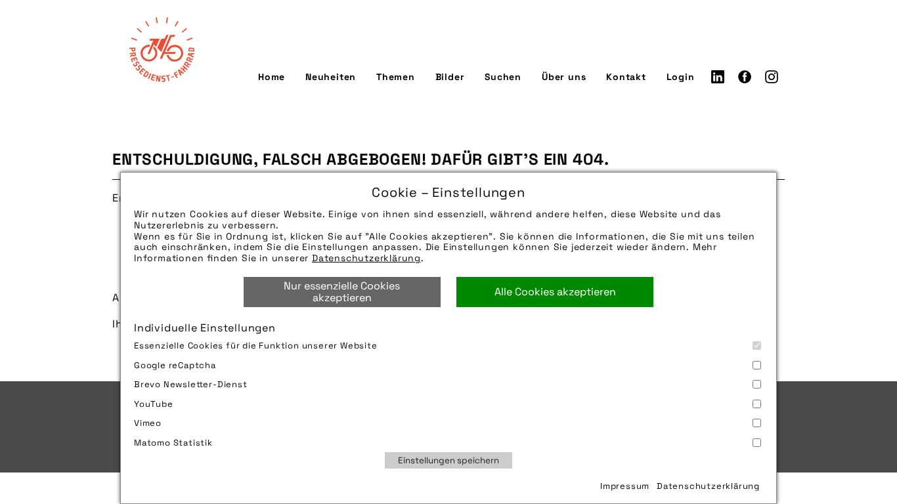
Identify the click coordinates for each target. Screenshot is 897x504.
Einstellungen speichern (448, 460)
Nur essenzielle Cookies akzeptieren (342, 291)
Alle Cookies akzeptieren (555, 292)
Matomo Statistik (173, 442)
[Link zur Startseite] (161, 49)
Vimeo (148, 423)
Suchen (503, 77)
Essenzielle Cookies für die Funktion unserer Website (256, 345)
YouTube (153, 404)
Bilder (450, 77)
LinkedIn (717, 76)
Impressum (624, 486)
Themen (395, 77)
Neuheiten (330, 77)
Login (681, 77)
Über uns (564, 77)
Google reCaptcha (175, 365)
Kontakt (626, 77)
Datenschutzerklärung (366, 258)
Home (271, 77)
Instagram (771, 76)
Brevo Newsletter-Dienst (191, 384)
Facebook (744, 76)
